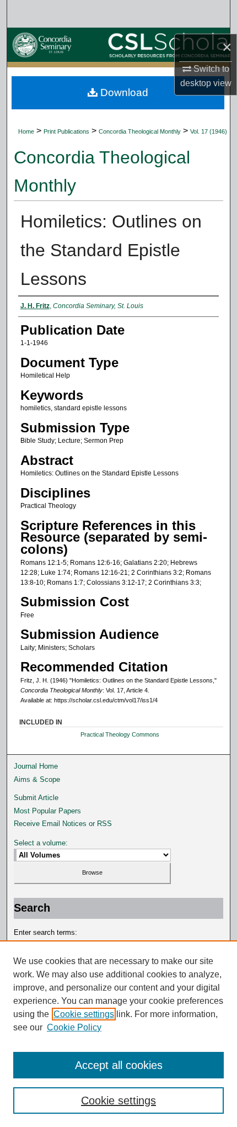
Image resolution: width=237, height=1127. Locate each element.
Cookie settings (83, 1014)
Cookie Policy (74, 1027)
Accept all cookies (119, 1065)
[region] (118, 1033)
